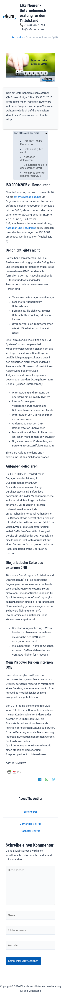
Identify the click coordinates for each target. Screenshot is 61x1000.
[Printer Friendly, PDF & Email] (14, 771)
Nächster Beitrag (30, 831)
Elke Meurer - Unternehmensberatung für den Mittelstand (33, 13)
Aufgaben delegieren (27, 158)
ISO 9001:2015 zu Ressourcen (32, 143)
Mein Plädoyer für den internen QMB (32, 174)
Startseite (17, 37)
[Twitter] (53, 779)
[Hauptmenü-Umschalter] (54, 17)
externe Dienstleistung (27, 196)
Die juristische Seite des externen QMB (33, 166)
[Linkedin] (39, 779)
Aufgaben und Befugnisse (21, 227)
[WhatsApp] (46, 779)
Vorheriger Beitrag (30, 824)
